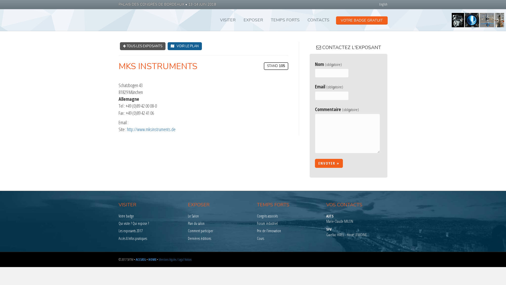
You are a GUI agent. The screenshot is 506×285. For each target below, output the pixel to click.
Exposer (253, 20)
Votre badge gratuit (362, 20)
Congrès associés (267, 215)
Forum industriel (267, 223)
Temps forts (285, 20)
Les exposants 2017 (131, 230)
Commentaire (337, 109)
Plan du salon (196, 223)
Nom (328, 64)
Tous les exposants (144, 46)
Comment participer (200, 230)
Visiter (228, 20)
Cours (260, 238)
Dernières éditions (199, 238)
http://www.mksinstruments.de (151, 129)
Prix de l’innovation (269, 230)
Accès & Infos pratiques (133, 238)
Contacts (318, 20)
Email (329, 86)
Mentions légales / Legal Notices (175, 259)
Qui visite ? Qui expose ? (134, 223)
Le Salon (193, 215)
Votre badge (126, 215)
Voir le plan (186, 46)
